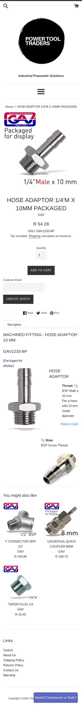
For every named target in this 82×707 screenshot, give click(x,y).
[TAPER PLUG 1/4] (20, 582)
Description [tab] (14, 324)
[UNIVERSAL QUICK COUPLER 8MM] (61, 519)
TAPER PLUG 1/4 (20, 604)
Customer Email (12, 280)
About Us (9, 655)
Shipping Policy (13, 660)
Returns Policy (13, 665)
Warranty (9, 675)
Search (8, 650)
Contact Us (11, 670)
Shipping (34, 236)
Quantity (41, 248)
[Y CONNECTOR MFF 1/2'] (20, 519)
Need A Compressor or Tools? (55, 697)
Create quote (18, 299)
